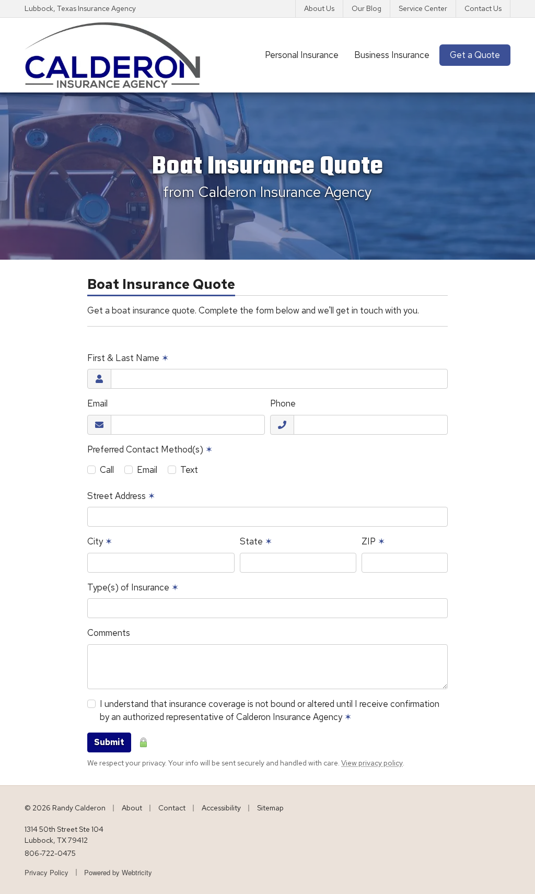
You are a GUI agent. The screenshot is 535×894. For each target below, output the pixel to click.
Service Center (423, 8)
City (99, 541)
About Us (319, 8)
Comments (108, 632)
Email (97, 403)
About (132, 807)
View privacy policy (372, 763)
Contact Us (483, 8)
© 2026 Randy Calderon (65, 807)
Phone (283, 403)
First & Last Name (128, 358)
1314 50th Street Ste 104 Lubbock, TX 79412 (64, 835)
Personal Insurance (302, 55)
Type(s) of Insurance (133, 587)
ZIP (373, 541)
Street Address (121, 496)
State (256, 541)
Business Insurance (391, 55)
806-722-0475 (50, 853)
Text (189, 469)
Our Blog (366, 8)
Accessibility (221, 807)
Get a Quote (475, 55)
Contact (171, 807)
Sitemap (270, 807)
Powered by (118, 872)
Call (107, 469)
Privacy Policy (46, 872)
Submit (109, 742)
